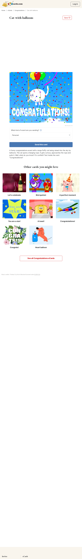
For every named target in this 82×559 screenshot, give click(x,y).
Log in (75, 4)
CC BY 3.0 (37, 274)
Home (3, 10)
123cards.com (69, 125)
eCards (10, 10)
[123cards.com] (12, 4)
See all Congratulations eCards (41, 258)
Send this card (41, 144)
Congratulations (19, 10)
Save (66, 18)
